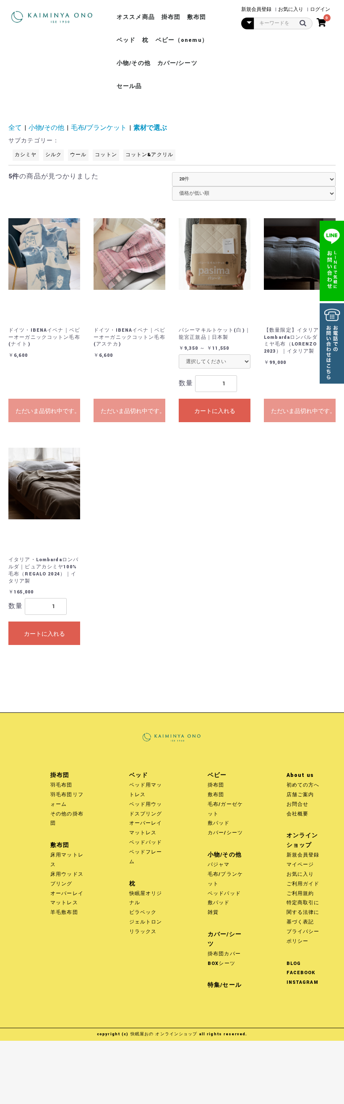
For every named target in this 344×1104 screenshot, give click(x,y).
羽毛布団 (61, 785)
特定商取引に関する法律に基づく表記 (303, 912)
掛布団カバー (224, 954)
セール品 (129, 86)
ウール (78, 155)
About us (300, 775)
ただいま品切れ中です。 (48, 411)
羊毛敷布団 (64, 912)
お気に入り (300, 874)
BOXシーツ (221, 963)
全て (15, 128)
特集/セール (225, 985)
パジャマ (219, 865)
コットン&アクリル (149, 155)
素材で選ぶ (150, 128)
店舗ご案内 (300, 795)
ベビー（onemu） (182, 40)
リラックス (143, 932)
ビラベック (143, 912)
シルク (53, 155)
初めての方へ (303, 785)
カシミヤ (26, 155)
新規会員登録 (303, 855)
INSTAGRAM (302, 982)
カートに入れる (214, 411)
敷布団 (196, 17)
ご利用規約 (300, 893)
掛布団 (171, 17)
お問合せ (298, 804)
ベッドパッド (145, 842)
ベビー (217, 775)
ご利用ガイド (303, 884)
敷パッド (219, 823)
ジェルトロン (145, 922)
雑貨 (213, 912)
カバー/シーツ (177, 63)
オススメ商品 (136, 17)
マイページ (300, 865)
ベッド (126, 40)
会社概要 (298, 814)
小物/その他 (134, 63)
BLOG (294, 963)
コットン (106, 155)
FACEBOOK (301, 973)
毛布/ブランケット (99, 128)
